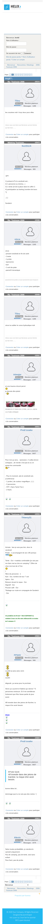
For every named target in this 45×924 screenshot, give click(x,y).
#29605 (37, 738)
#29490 (37, 294)
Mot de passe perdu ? (14, 57)
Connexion (10, 134)
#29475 (37, 142)
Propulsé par (20, 895)
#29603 (37, 636)
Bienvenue (11, 65)
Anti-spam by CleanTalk (18, 917)
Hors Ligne (19, 103)
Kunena (27, 895)
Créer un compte (18, 60)
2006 (38, 65)
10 (31, 74)
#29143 (37, 82)
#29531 (37, 427)
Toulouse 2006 (11, 67)
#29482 (37, 220)
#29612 (37, 818)
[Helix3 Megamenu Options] (40, 17)
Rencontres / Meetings (25, 65)
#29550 (37, 514)
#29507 (37, 355)
